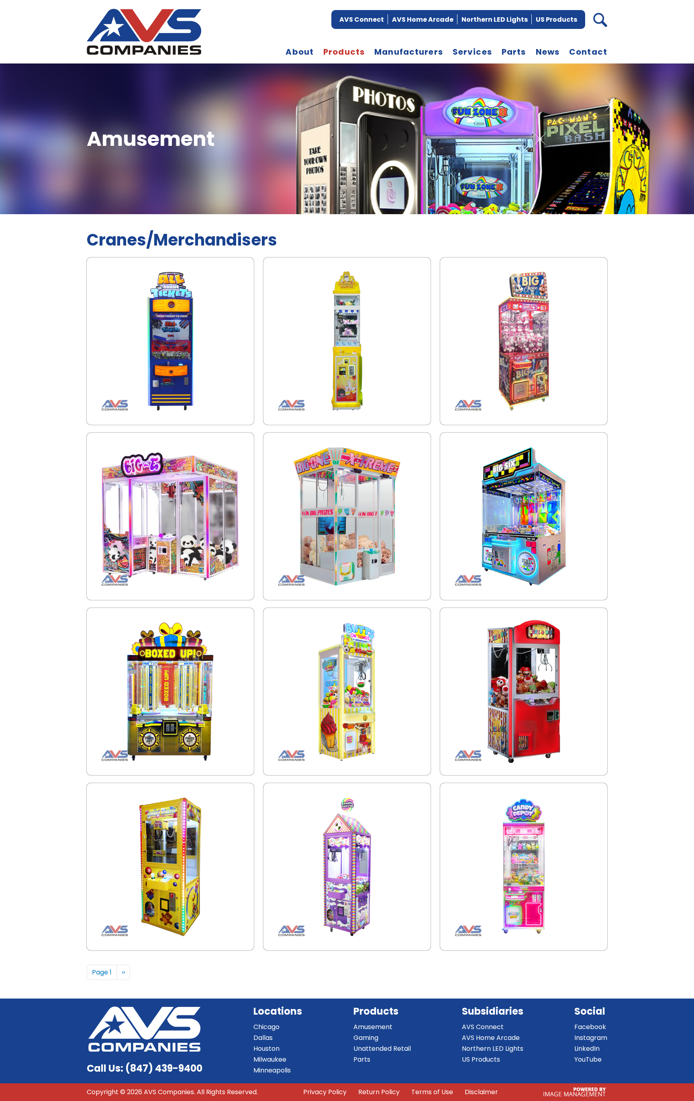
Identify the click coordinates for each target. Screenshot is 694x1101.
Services (472, 51)
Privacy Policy (325, 1092)
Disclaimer (481, 1092)
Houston (266, 1048)
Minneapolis (272, 1070)
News (548, 51)
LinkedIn (587, 1048)
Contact (588, 51)
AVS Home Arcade (422, 19)
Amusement (372, 1026)
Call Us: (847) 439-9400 (144, 1068)
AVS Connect (361, 19)
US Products (556, 19)
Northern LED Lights (494, 19)
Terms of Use (432, 1092)
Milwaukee (269, 1059)
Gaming (365, 1037)
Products (344, 51)
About (300, 51)
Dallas (263, 1037)
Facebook (590, 1026)
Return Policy (379, 1092)
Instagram (590, 1037)
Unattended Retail (382, 1048)
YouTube (588, 1059)
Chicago (266, 1026)
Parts (514, 51)
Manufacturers (408, 51)
